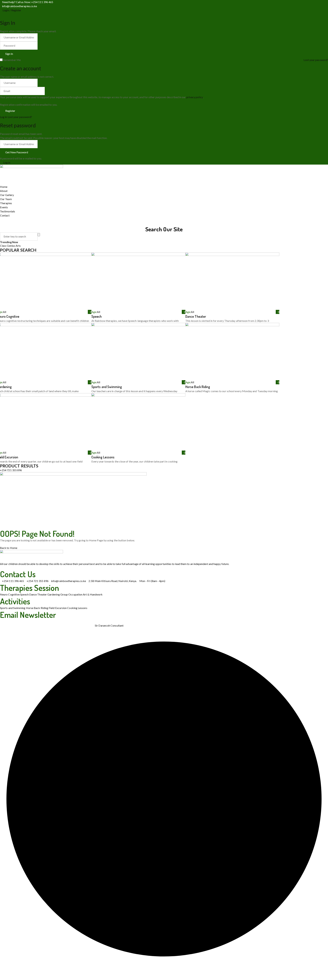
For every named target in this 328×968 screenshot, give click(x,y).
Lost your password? (316, 59)
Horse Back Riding (197, 386)
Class (3, 245)
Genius (11, 245)
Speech (96, 316)
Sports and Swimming (106, 386)
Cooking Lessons (102, 457)
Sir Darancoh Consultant (109, 625)
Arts (18, 245)
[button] (73, 474)
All (4, 311)
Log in (3, 116)
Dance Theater (195, 316)
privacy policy (194, 97)
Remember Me (12, 59)
